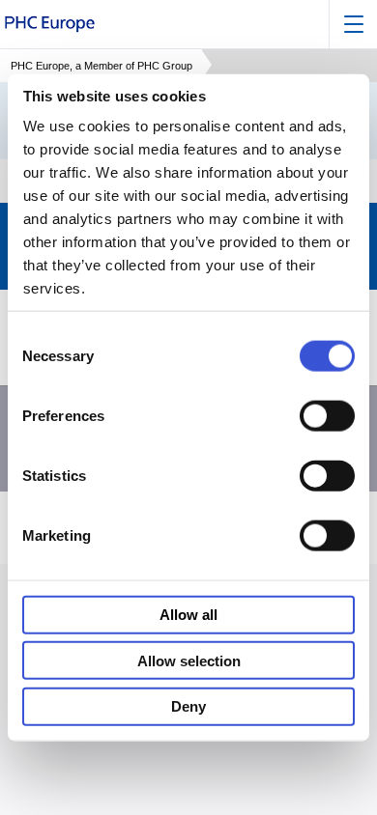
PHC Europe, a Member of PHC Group (101, 65)
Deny (188, 706)
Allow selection (189, 660)
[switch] (327, 415)
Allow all (189, 614)
